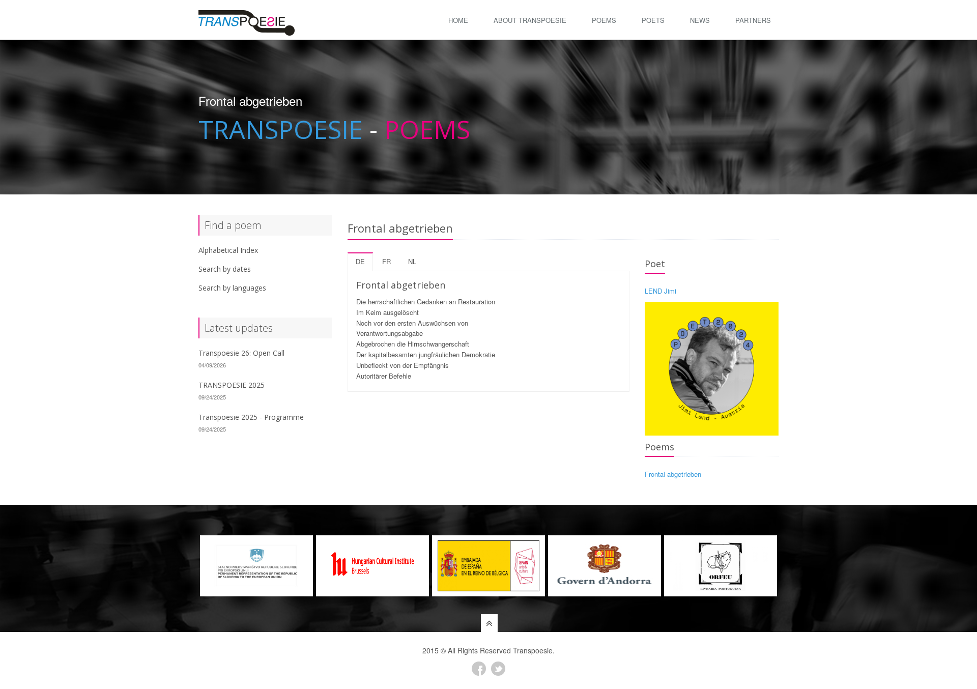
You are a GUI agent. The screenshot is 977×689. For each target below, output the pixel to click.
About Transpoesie (530, 20)
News (700, 20)
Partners (753, 20)
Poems (604, 20)
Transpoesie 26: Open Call (241, 353)
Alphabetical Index (228, 250)
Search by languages (232, 288)
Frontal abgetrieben (673, 474)
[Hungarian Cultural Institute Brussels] (372, 565)
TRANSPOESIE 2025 (231, 385)
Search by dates (224, 269)
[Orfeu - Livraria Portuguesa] (720, 565)
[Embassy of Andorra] (604, 565)
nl (412, 261)
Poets (653, 20)
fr (386, 261)
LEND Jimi (660, 291)
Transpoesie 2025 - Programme (251, 417)
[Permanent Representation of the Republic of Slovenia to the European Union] (256, 565)
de (360, 261)
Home (458, 20)
